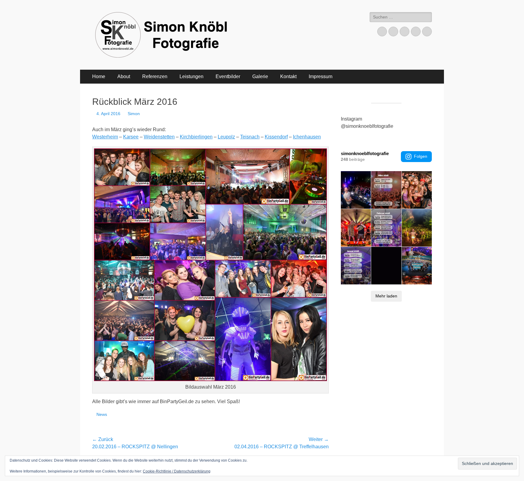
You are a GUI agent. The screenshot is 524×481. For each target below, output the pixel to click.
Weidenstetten (159, 136)
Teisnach (250, 136)
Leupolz (226, 136)
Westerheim (105, 136)
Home (98, 76)
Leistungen (191, 76)
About (123, 76)
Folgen (420, 156)
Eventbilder (228, 76)
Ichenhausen (307, 136)
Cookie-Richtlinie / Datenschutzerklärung (176, 471)
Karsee (131, 136)
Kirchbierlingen (196, 136)
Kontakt (288, 76)
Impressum (320, 76)
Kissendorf (276, 136)
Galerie (260, 76)
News (101, 414)
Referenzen (154, 76)
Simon (134, 113)
